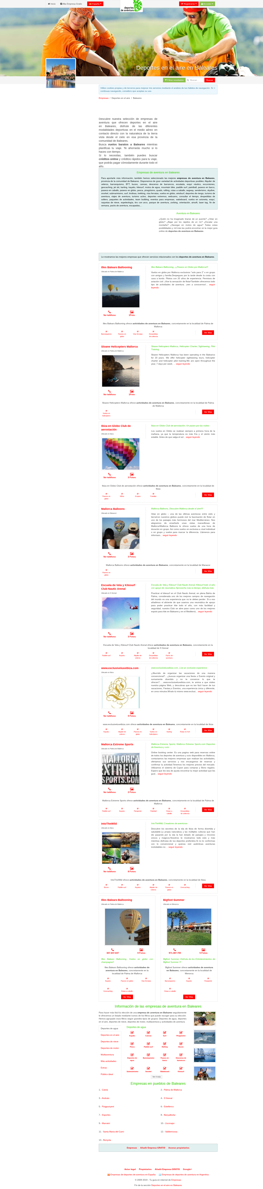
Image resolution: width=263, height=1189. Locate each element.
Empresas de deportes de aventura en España (133, 1174)
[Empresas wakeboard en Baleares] (164, 1068)
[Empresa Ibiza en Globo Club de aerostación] (120, 453)
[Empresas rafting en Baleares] (164, 1044)
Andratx (105, 1098)
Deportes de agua (109, 1028)
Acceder (207, 4)
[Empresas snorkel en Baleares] (148, 1068)
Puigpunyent (108, 1106)
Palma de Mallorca (173, 1090)
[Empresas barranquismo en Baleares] (148, 1055)
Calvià (105, 1090)
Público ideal (107, 1074)
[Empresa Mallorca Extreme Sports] (120, 768)
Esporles (106, 1115)
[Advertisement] (69, 205)
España (96, 4)
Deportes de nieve (109, 1041)
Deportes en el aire (110, 1035)
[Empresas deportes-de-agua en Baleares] (132, 1055)
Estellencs (169, 1106)
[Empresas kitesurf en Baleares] (180, 1068)
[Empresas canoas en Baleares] (148, 1033)
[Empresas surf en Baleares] (164, 1033)
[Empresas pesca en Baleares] (132, 1044)
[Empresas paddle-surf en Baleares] (148, 1044)
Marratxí (106, 1123)
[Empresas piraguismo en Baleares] (180, 1033)
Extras (104, 1067)
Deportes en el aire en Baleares (166, 1185)
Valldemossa (171, 1131)
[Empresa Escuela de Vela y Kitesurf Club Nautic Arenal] (120, 613)
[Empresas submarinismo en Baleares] (132, 1068)
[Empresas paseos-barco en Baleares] (164, 1055)
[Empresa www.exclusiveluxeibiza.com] (120, 692)
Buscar (209, 80)
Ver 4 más (157, 1077)
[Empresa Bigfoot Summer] (189, 927)
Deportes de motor (110, 1048)
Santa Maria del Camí (113, 1131)
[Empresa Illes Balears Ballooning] (120, 291)
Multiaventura (107, 1054)
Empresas (104, 98)
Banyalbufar (169, 1115)
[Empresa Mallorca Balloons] (120, 533)
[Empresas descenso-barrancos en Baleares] (180, 1055)
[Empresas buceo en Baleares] (180, 1044)
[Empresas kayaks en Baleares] (132, 1033)
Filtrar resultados (175, 80)
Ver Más (208, 332)
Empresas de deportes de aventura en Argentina (185, 1174)
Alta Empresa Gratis (72, 4)
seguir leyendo (183, 364)
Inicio (53, 4)
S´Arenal (168, 1098)
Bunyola (107, 1140)
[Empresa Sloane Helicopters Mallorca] (120, 371)
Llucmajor (170, 1123)
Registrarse (189, 4)
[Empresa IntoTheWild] (120, 848)
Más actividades (108, 1061)
